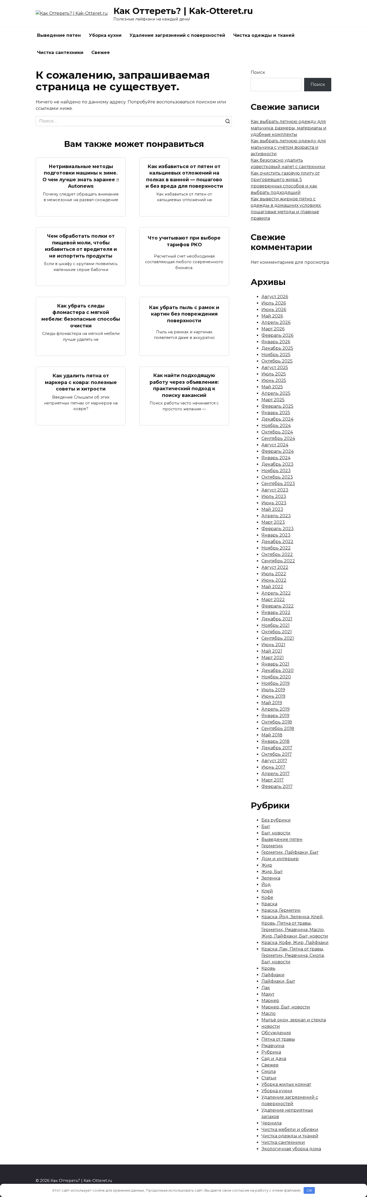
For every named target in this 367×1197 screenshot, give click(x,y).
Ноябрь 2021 (275, 625)
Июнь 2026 (273, 309)
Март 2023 (273, 522)
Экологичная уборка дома (291, 1148)
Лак (265, 987)
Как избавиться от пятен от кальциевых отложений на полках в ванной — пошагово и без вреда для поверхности (184, 176)
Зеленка (270, 878)
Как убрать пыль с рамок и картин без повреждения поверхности (184, 314)
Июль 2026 (273, 303)
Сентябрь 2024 (278, 438)
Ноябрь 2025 (275, 354)
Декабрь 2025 (277, 348)
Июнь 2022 (273, 580)
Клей (267, 891)
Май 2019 (271, 702)
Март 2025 (273, 399)
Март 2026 (273, 328)
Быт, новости (275, 833)
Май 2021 (271, 651)
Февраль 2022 (277, 606)
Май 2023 (272, 509)
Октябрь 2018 (276, 722)
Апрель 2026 (275, 322)
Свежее (100, 52)
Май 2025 (272, 386)
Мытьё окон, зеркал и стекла (293, 1019)
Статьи (268, 1077)
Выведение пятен (59, 35)
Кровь (268, 968)
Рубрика (271, 1052)
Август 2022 (274, 567)
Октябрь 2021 (276, 631)
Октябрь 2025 (277, 361)
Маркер (270, 1000)
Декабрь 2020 (277, 670)
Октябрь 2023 (277, 477)
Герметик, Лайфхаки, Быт (289, 852)
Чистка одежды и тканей (263, 35)
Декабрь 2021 (276, 618)
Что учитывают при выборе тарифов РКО (184, 241)
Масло (268, 1013)
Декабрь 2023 (277, 464)
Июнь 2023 (273, 502)
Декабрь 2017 (276, 747)
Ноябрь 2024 (276, 425)
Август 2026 (274, 296)
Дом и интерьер (280, 858)
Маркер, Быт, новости (285, 1007)
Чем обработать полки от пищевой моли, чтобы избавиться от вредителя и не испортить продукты (81, 246)
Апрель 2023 (276, 515)
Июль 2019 (273, 689)
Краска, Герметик (281, 910)
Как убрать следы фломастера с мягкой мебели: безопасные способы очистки (80, 315)
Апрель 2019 (275, 709)
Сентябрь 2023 (278, 483)
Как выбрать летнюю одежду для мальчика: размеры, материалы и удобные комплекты (288, 128)
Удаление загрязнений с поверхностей (177, 35)
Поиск (258, 72)
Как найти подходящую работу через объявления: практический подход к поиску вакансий (184, 385)
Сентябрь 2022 (278, 560)
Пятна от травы (278, 1039)
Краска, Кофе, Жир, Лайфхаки (295, 942)
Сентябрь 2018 (277, 728)
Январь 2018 (275, 741)
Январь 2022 (275, 612)
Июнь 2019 (273, 696)
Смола (268, 1071)
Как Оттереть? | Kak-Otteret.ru (183, 11)
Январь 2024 (275, 457)
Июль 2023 (273, 496)
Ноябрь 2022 (276, 548)
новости (270, 1026)
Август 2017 (274, 760)
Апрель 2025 (275, 393)
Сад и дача (273, 1058)
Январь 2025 (275, 412)
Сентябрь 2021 (277, 638)
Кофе (267, 897)
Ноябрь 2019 (275, 683)
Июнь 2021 (273, 644)
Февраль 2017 (277, 786)
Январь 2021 (275, 664)
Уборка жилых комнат (286, 1084)
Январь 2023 (275, 535)
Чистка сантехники (60, 52)
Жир (266, 865)
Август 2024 (274, 444)
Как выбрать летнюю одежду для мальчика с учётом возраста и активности (288, 147)
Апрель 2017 (275, 773)
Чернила (271, 1123)
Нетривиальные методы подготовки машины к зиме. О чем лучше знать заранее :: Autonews (80, 176)
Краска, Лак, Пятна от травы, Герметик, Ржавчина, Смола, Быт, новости (293, 955)
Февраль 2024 (277, 451)
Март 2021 (272, 657)
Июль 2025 (273, 374)
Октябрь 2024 (277, 432)
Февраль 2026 (277, 335)
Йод (266, 884)
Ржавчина (272, 1045)
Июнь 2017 (273, 767)
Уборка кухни (105, 35)
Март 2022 (273, 599)
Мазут (267, 994)
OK (309, 1190)
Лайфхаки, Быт (278, 981)
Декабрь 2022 (277, 541)
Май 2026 (272, 316)
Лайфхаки (273, 974)
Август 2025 (274, 367)
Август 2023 (274, 490)
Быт (265, 826)
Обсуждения (276, 1032)
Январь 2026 (275, 341)
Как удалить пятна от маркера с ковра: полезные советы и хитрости (81, 382)
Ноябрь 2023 (276, 470)
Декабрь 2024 (277, 419)
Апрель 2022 (276, 593)
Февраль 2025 (277, 406)
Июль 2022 (273, 573)
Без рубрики (276, 820)
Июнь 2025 (273, 380)
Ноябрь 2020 (276, 676)
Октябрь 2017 (276, 754)
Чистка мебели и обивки (289, 1129)
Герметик (272, 845)
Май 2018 (271, 734)
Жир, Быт (272, 871)
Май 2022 (272, 586)
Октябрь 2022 (277, 554)
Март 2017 (272, 780)
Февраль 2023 (277, 528)
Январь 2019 (275, 715)
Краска (269, 903)
